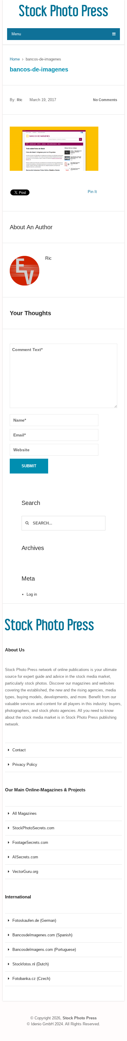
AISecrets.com (25, 857)
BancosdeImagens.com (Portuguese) (44, 949)
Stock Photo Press (80, 1018)
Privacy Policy (24, 764)
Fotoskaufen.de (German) (34, 920)
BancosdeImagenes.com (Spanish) (42, 935)
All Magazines (24, 813)
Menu (16, 34)
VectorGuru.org (25, 871)
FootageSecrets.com (30, 842)
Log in (32, 594)
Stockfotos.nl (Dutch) (30, 964)
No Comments (105, 100)
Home (15, 59)
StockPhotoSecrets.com (33, 828)
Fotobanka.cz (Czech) (31, 978)
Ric (19, 100)
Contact (19, 750)
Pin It (92, 191)
